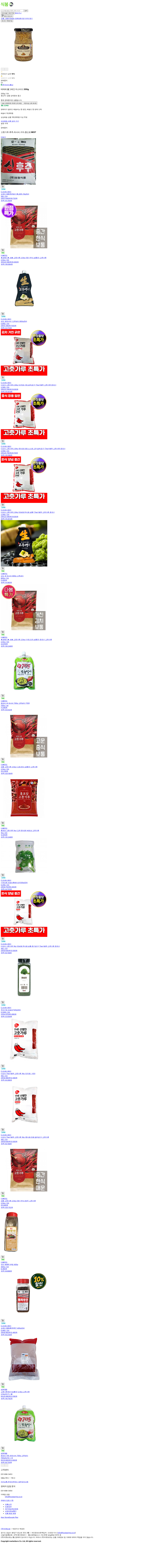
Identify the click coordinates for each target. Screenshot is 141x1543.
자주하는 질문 (16, 1482)
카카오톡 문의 (6, 1482)
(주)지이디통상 (7, 85)
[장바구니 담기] (3, 186)
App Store (5, 1517)
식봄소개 (8, 1504)
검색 (26, 10)
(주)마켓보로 (5, 1529)
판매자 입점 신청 (7, 1500)
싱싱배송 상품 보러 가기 (10, 121)
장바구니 (18, 13)
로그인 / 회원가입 (7, 21)
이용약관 (8, 1507)
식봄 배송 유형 (10, 1513)
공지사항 (25, 1482)
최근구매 (11, 13)
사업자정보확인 (11, 1511)
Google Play (13, 1517)
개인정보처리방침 (11, 1509)
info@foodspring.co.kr (13, 1497)
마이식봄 (4, 13)
